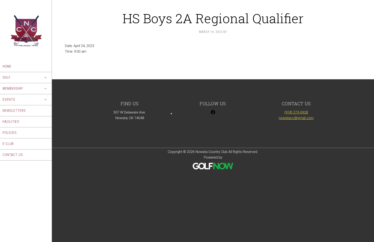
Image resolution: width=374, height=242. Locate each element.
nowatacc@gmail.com (296, 118)
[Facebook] (213, 114)
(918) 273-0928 (296, 112)
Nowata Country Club (26, 30)
